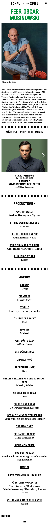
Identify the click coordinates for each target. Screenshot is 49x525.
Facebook (3, 516)
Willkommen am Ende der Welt (24, 500)
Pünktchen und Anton (25, 482)
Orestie (24, 285)
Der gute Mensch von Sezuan (24, 415)
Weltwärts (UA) (24, 341)
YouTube (9, 516)
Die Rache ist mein (24, 434)
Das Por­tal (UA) (24, 453)
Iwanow (24, 329)
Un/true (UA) (24, 359)
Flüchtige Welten (24, 256)
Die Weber (24, 296)
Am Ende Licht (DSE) (24, 393)
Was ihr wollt (24, 212)
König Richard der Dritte (24, 245)
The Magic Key (24, 426)
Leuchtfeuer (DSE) (24, 367)
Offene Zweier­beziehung (24, 223)
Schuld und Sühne (24, 404)
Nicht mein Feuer (24, 445)
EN (46, 3)
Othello (24, 307)
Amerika (24, 467)
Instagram (6, 516)
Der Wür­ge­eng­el (24, 352)
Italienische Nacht (24, 318)
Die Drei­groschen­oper (24, 234)
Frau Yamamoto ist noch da (24, 475)
